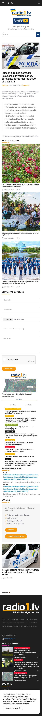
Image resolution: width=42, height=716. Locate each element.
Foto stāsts (9, 415)
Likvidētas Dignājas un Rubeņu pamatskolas (19, 456)
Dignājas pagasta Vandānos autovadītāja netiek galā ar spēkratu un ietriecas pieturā (20, 572)
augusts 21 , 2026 (7, 578)
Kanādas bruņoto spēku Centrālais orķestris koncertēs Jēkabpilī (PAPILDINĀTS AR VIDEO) (20, 282)
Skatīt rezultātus (16, 536)
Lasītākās (29, 405)
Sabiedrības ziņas (11, 424)
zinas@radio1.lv (9, 639)
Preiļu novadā (10, 440)
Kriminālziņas (10, 431)
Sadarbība (7, 689)
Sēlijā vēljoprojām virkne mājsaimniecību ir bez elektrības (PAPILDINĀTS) (20, 412)
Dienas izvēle (10, 447)
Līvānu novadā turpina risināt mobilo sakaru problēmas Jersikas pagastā (19, 450)
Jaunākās (13, 405)
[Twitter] (3, 3)
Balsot (11, 530)
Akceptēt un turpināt (12, 708)
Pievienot (9, 368)
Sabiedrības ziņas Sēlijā (13, 408)
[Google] (8, 3)
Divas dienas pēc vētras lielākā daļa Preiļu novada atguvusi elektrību (19, 443)
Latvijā (8, 459)
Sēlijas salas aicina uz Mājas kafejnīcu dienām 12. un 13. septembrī (20, 234)
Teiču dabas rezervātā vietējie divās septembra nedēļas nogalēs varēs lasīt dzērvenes (20, 185)
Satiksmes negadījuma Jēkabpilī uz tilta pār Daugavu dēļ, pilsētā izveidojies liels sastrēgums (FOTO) (21, 435)
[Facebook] (6, 3)
